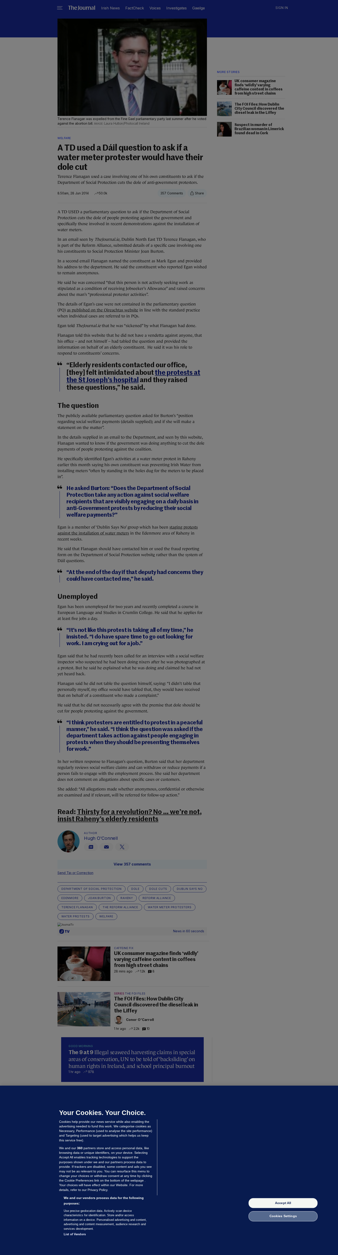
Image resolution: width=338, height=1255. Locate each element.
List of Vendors (75, 1234)
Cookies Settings (283, 1216)
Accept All (283, 1203)
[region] (169, 1170)
